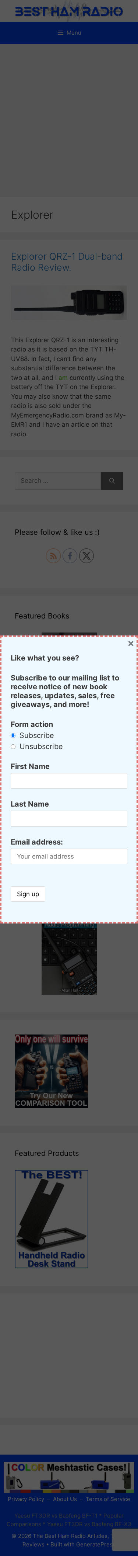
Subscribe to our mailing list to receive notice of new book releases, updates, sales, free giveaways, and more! (65, 691)
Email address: (37, 842)
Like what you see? (45, 658)
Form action (32, 724)
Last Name (30, 804)
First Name (30, 766)
